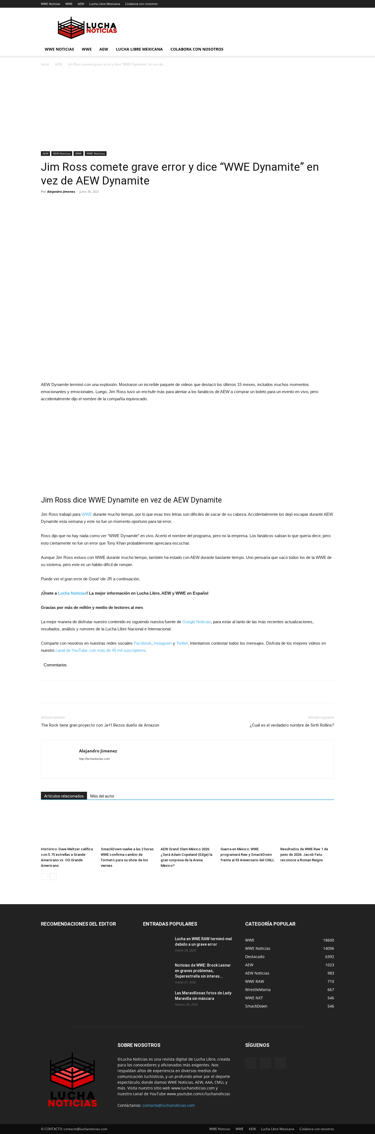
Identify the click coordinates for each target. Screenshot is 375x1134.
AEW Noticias (62, 153)
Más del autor (102, 796)
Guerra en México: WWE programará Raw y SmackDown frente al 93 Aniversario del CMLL (247, 854)
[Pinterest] (71, 203)
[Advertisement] (187, 110)
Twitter (182, 643)
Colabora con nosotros (141, 4)
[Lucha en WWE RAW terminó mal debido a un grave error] (156, 945)
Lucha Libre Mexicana (104, 4)
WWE (68, 4)
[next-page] (53, 876)
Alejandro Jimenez (61, 191)
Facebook (143, 643)
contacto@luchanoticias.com (168, 1105)
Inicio (45, 64)
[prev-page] (44, 876)
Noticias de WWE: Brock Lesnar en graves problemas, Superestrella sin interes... (203, 970)
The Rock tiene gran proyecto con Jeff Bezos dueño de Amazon (100, 725)
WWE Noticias (50, 4)
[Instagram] (265, 1063)
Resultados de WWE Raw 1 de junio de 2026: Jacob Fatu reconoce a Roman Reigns (304, 854)
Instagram (163, 643)
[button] (327, 49)
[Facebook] (46, 203)
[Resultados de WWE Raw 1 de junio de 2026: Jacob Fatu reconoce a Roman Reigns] (307, 826)
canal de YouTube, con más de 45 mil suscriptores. (100, 650)
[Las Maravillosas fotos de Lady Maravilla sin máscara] (156, 999)
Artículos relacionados (64, 796)
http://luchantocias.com (94, 758)
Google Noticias (196, 621)
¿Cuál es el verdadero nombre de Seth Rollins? (292, 725)
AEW (81, 4)
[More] (97, 203)
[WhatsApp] (84, 203)
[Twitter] (59, 203)
